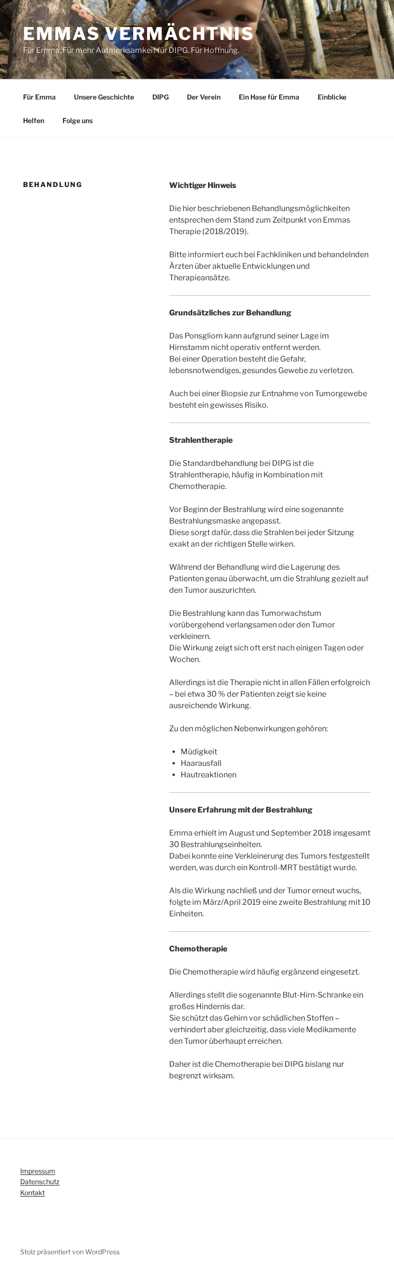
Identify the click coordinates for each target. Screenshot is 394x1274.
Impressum (37, 1171)
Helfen (33, 120)
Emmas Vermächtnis (139, 33)
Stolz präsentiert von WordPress (70, 1252)
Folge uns (77, 120)
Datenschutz (40, 1181)
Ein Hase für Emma (269, 97)
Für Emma (39, 97)
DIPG (160, 97)
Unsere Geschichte (104, 97)
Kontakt (32, 1192)
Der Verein (204, 97)
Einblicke (332, 97)
